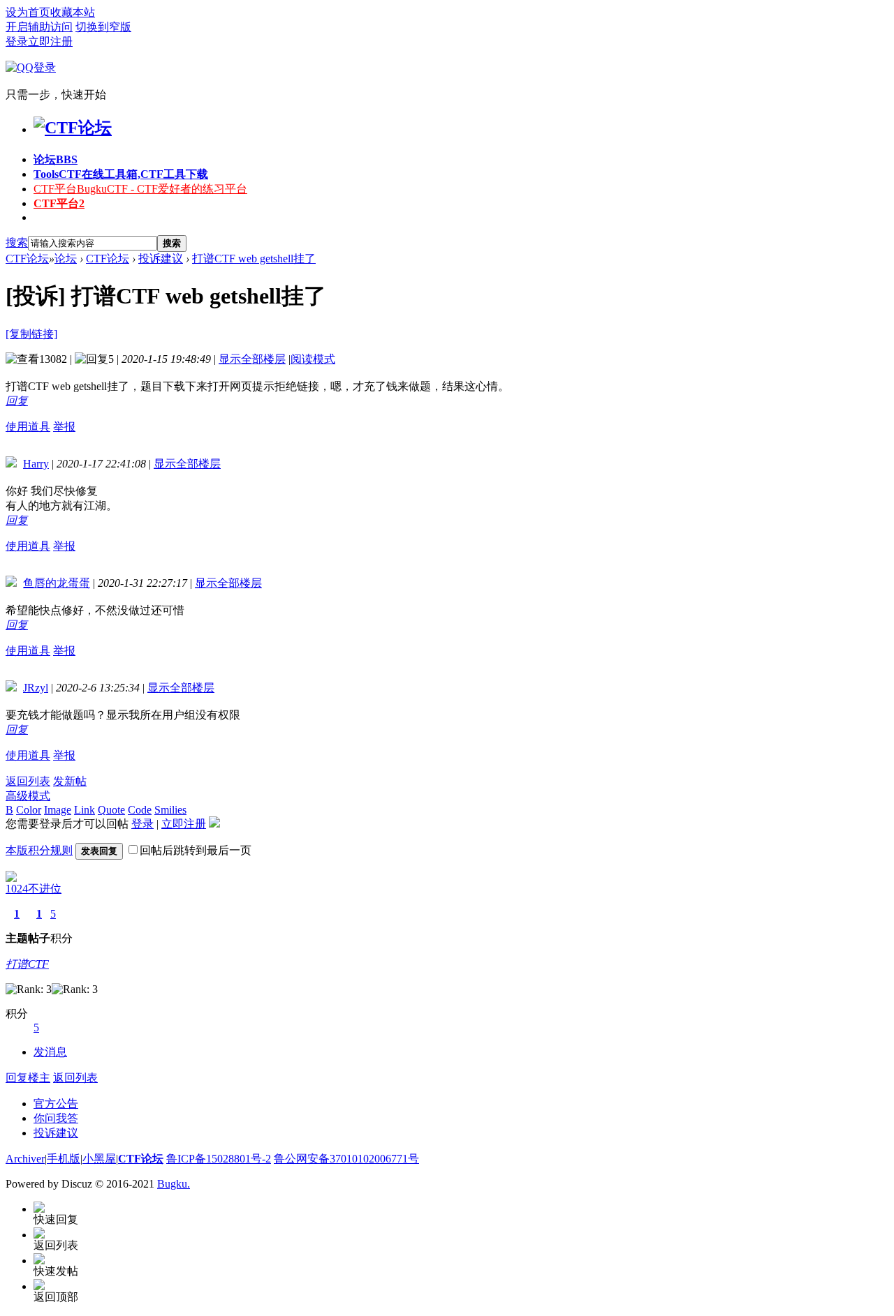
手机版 (63, 1159)
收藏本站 (72, 12)
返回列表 (28, 781)
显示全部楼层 (252, 359)
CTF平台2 (59, 203)
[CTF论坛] (73, 128)
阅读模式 (313, 359)
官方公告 (56, 1103)
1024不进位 (33, 889)
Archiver (25, 1159)
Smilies (170, 810)
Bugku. (173, 1184)
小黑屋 (99, 1159)
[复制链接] (31, 334)
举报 (64, 427)
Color (28, 810)
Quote (111, 810)
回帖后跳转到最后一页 (195, 850)
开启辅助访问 (39, 27)
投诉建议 (160, 258)
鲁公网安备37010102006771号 (346, 1159)
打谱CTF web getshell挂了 (254, 258)
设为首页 (28, 12)
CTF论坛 (27, 258)
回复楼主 (28, 1078)
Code (140, 810)
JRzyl (35, 688)
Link (84, 810)
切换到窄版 (103, 27)
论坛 (56, 159)
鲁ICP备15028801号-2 (218, 1159)
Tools (121, 174)
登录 (17, 41)
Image (57, 810)
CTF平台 (140, 189)
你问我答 (56, 1118)
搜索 (17, 242)
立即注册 (50, 41)
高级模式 (28, 796)
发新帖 (70, 781)
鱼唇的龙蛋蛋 (56, 583)
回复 (17, 401)
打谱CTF (27, 964)
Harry (36, 464)
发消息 (50, 1052)
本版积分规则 (39, 850)
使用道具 (28, 427)
